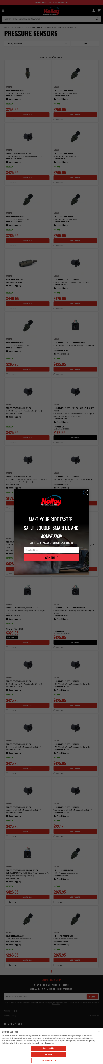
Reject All (48, 1054)
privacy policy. (49, 1043)
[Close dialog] (85, 492)
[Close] (99, 1031)
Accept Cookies (48, 1048)
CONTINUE (51, 557)
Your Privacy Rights (48, 1060)
